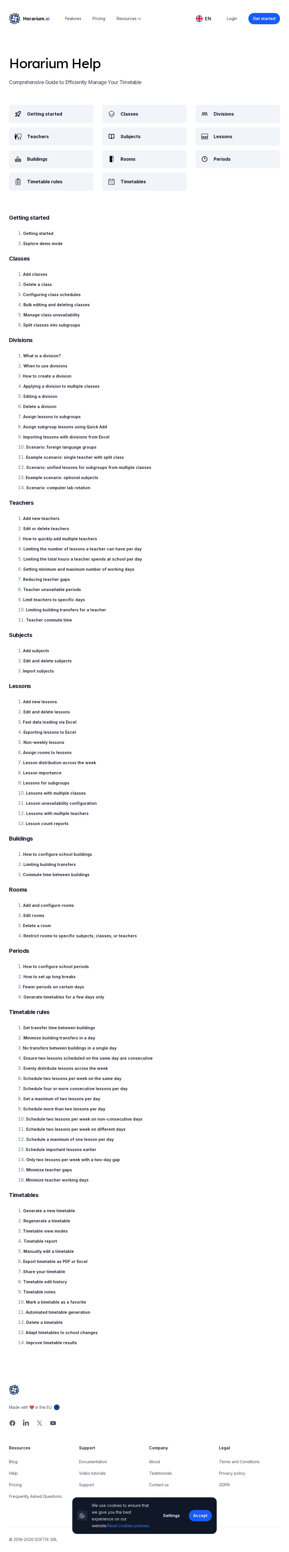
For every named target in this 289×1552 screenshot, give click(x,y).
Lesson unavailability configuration (61, 803)
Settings (171, 1515)
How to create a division (47, 376)
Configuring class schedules (52, 294)
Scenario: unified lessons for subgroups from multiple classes (88, 467)
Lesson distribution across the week (59, 762)
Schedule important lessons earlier (61, 1149)
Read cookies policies (128, 1525)
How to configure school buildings (57, 854)
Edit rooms (33, 915)
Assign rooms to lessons (47, 752)
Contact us (159, 1484)
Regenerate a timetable (46, 1220)
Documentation (93, 1461)
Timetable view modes (45, 1231)
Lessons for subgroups (46, 783)
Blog (13, 1461)
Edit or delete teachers (46, 528)
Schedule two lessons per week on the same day (72, 1078)
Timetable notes (39, 1291)
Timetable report (40, 1241)
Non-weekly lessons (43, 742)
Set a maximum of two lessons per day (61, 1098)
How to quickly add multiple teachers (60, 538)
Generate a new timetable (49, 1210)
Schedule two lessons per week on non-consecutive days (84, 1119)
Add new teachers (41, 518)
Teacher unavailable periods (52, 589)
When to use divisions (45, 365)
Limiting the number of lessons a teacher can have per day (82, 548)
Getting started (38, 233)
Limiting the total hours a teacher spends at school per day (82, 559)
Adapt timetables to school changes (62, 1332)
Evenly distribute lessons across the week (65, 1068)
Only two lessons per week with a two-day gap (73, 1159)
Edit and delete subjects (47, 660)
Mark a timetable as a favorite (56, 1302)
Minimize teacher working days (57, 1180)
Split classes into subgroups (51, 325)
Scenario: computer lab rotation (58, 487)
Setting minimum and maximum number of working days (78, 569)
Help (13, 1473)
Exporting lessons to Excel (49, 732)
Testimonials (160, 1473)
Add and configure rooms (48, 905)
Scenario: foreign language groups (61, 447)
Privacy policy (232, 1473)
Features (73, 18)
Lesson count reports (47, 823)
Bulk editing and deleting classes (56, 304)
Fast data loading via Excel (49, 722)
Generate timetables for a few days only (63, 997)
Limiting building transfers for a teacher (66, 609)
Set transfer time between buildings (59, 1027)
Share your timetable (44, 1271)
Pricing (99, 18)
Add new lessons (40, 701)
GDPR (224, 1484)
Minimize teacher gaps (49, 1169)
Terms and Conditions (239, 1461)
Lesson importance (42, 772)
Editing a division (40, 396)
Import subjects (38, 671)
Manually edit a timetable (48, 1251)
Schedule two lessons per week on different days (76, 1129)
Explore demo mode (43, 243)
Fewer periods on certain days (53, 986)
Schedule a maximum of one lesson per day (70, 1139)
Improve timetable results (51, 1342)
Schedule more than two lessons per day (64, 1108)
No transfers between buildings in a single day (70, 1048)
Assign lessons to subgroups (52, 416)
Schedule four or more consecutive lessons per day (75, 1088)
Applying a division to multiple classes (61, 386)
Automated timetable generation (58, 1312)
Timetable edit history (45, 1281)
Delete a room (37, 925)
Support (86, 1484)
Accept (200, 1515)
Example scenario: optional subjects (62, 477)
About (154, 1461)
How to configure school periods (56, 966)
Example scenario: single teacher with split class (75, 457)
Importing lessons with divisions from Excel (66, 437)
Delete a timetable (44, 1322)
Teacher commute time (49, 620)
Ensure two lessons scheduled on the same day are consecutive (88, 1058)
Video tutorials (92, 1473)
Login (232, 18)
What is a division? (42, 355)
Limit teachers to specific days (54, 599)
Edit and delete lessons (46, 711)
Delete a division (39, 406)
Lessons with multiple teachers (57, 813)
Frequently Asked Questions (35, 1496)
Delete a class (37, 284)
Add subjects (36, 650)
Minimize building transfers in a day (59, 1037)
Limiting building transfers (49, 864)
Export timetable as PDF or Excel (55, 1261)
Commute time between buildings (56, 874)
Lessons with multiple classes (56, 793)
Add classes (35, 274)
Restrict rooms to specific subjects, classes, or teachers (80, 935)
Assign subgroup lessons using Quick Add (65, 426)
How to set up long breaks (49, 976)
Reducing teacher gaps (46, 579)
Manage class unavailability (51, 314)
